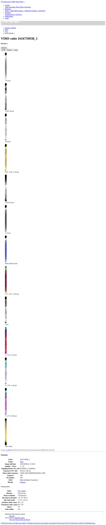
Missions (8, 9)
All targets (27, 7)
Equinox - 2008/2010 (25, 11)
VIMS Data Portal (17, 2)
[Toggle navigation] (24, 2)
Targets (7, 5)
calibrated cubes (19, 518)
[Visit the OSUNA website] (6, 523)
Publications (9, 16)
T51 (6, 31)
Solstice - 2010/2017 (38, 11)
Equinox (23, 482)
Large (15, 50)
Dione (18, 7)
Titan (6, 7)
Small (3, 50)
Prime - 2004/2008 (11, 11)
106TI (24, 491)
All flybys (18, 14)
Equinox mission (10, 28)
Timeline (8, 13)
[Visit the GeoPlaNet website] (89, 523)
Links (7, 18)
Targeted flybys (10, 14)
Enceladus (12, 7)
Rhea (22, 7)
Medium (4, 48)
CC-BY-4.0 (9, 450)
